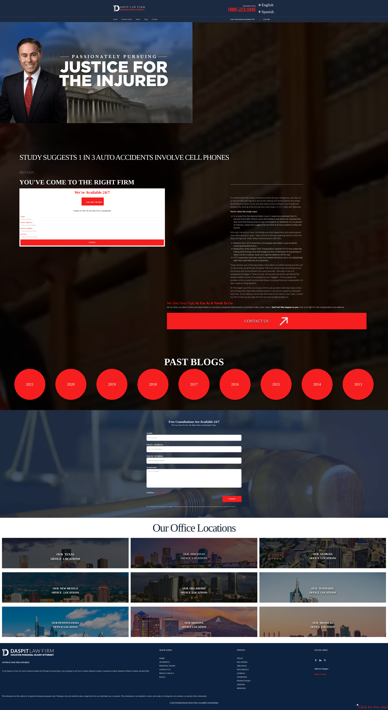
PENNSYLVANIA (243, 681)
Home (115, 19)
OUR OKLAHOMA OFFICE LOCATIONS (194, 590)
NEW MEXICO (243, 670)
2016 (235, 384)
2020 (71, 384)
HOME (162, 658)
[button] (127, 19)
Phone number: (26, 228)
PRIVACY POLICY (166, 673)
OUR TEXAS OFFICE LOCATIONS (65, 557)
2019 (112, 384)
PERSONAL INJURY (167, 666)
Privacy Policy (193, 703)
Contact (154, 19)
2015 (276, 384)
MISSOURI (241, 688)
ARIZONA (241, 685)
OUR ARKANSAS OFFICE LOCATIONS (194, 556)
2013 (358, 384)
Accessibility (203, 703)
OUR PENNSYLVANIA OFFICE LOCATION (65, 624)
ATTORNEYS (164, 662)
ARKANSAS (242, 666)
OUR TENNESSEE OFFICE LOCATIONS (322, 590)
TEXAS (240, 658)
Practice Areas (127, 19)
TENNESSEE (242, 677)
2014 (317, 384)
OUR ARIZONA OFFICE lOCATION (194, 624)
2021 (30, 384)
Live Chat (266, 19)
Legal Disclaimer (212, 703)
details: (23, 234)
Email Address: (26, 222)
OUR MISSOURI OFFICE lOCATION (322, 624)
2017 (194, 384)
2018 (153, 384)
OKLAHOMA (242, 662)
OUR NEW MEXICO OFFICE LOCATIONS (65, 590)
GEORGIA (241, 673)
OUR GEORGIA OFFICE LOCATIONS (322, 556)
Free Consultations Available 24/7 (242, 19)
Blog (146, 19)
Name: (22, 216)
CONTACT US (165, 670)
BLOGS (162, 677)
